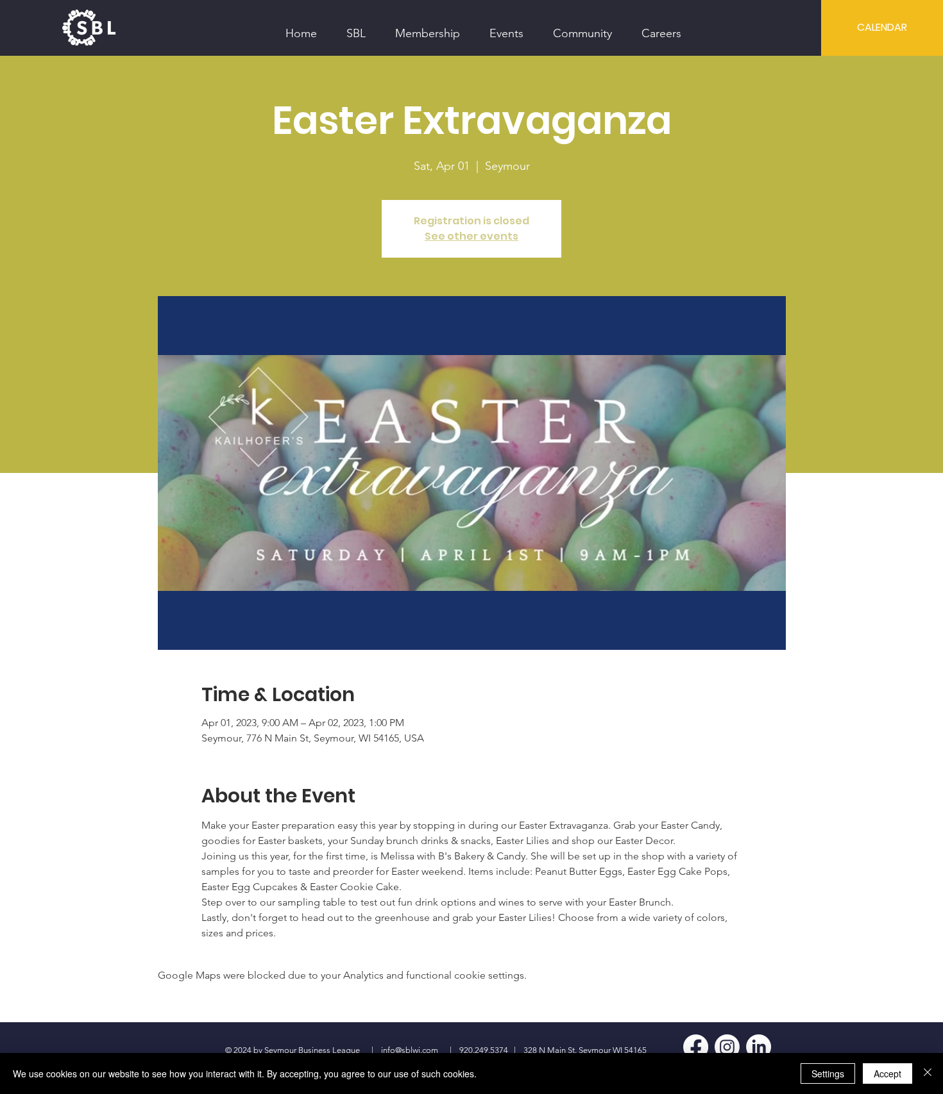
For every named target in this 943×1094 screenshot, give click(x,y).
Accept (887, 1073)
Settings (827, 1073)
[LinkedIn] (758, 1046)
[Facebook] (695, 1046)
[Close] (927, 1073)
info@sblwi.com (409, 1050)
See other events (471, 236)
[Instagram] (727, 1046)
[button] (356, 27)
